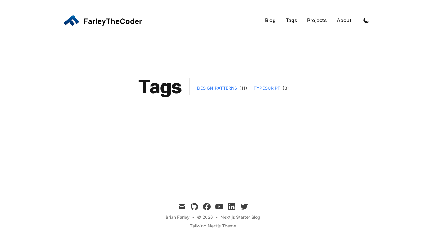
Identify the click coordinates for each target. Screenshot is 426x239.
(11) (242, 88)
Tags (291, 20)
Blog (270, 20)
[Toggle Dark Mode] (366, 20)
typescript (267, 88)
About (344, 20)
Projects (317, 20)
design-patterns (217, 88)
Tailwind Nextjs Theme (213, 225)
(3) (285, 88)
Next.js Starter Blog (240, 217)
